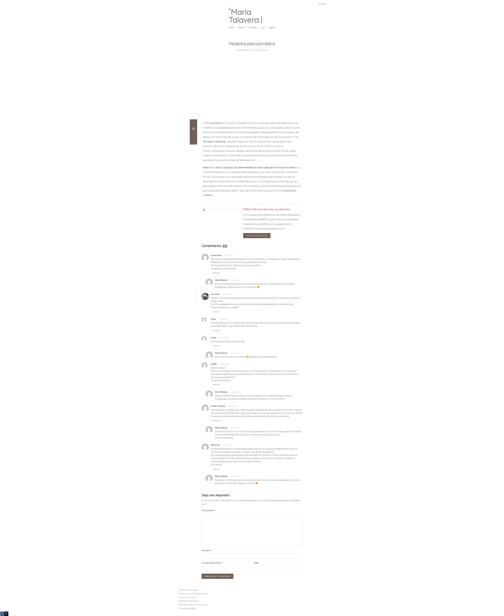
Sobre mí (272, 28)
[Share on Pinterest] (193, 135)
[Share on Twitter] (193, 129)
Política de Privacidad (188, 590)
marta (213, 337)
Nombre (207, 550)
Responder (216, 273)
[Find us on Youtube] (181, 4)
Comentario (209, 510)
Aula (263, 28)
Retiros (241, 28)
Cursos (231, 28)
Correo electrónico (212, 563)
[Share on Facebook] (193, 122)
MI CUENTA (323, 4)
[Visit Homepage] (252, 15)
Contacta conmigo (187, 597)
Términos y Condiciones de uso (192, 593)
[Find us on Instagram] (178, 4)
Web (256, 563)
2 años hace (229, 255)
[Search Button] (310, 4)
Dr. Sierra (217, 167)
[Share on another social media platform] (193, 141)
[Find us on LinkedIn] (184, 4)
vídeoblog (253, 28)
